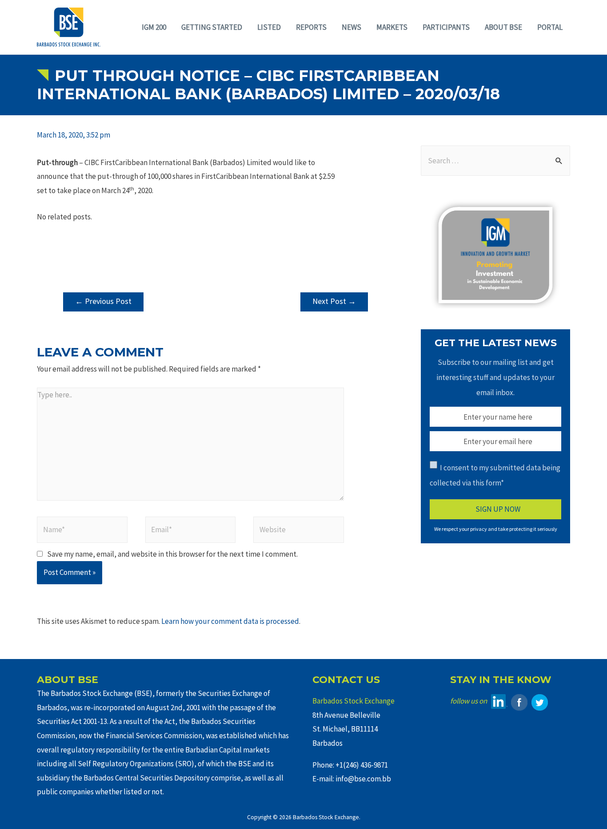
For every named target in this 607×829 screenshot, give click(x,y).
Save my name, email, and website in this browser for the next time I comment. (172, 554)
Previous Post (103, 301)
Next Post (334, 301)
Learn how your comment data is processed (230, 621)
